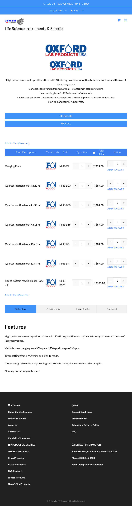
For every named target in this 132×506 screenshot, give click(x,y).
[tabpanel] (66, 347)
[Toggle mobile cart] (119, 20)
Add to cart (115, 169)
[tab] (21, 309)
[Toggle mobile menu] (125, 20)
